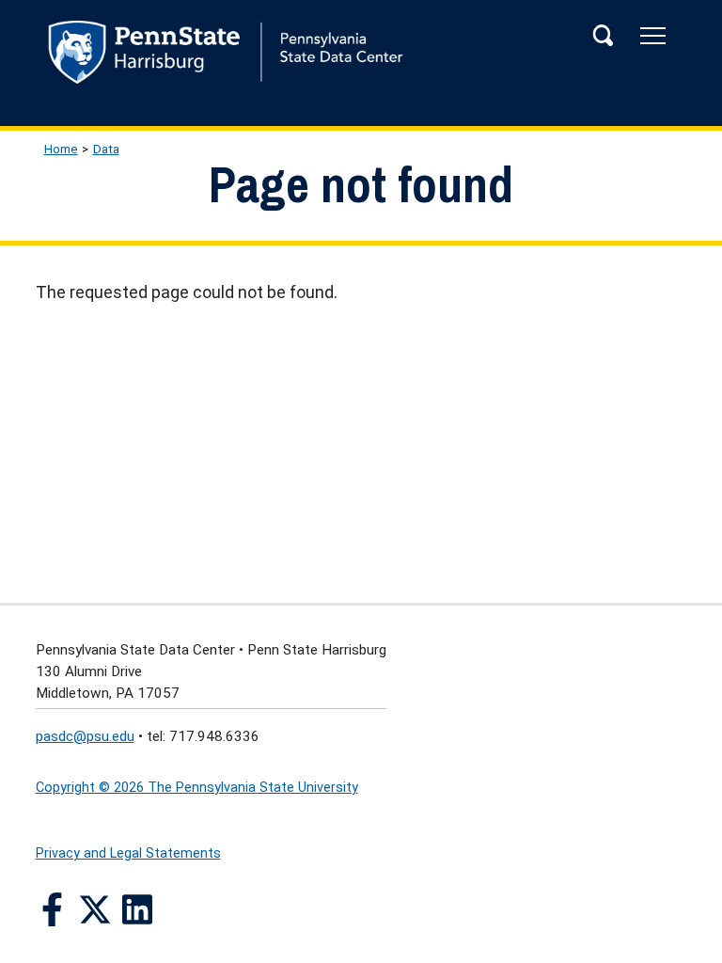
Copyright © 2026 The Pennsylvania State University (197, 788)
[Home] (361, 56)
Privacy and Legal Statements (128, 853)
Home (61, 148)
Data (106, 148)
